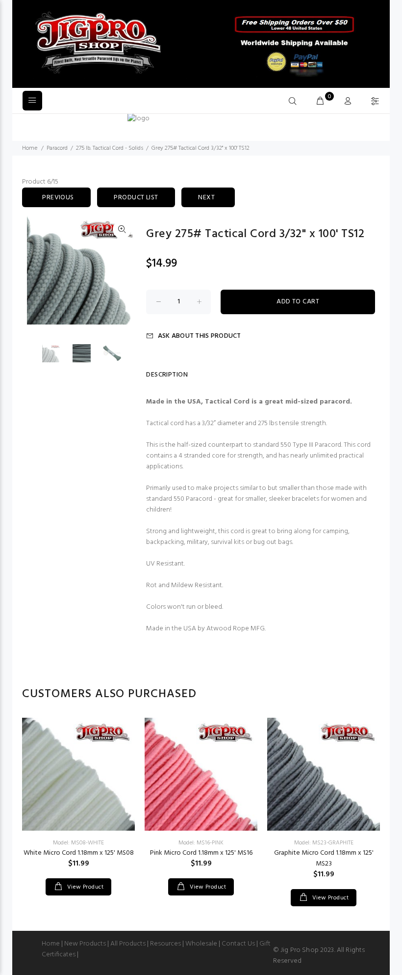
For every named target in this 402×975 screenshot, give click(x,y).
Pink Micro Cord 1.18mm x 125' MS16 (201, 853)
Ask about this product (199, 336)
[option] (57, 353)
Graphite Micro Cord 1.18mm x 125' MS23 (324, 858)
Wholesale (201, 943)
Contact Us (238, 943)
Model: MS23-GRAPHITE (323, 843)
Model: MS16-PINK (201, 843)
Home (29, 148)
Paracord (57, 148)
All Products (128, 943)
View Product (84, 887)
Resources (165, 943)
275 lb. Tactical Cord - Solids (109, 148)
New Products (85, 943)
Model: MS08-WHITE (78, 843)
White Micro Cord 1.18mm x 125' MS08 (79, 853)
